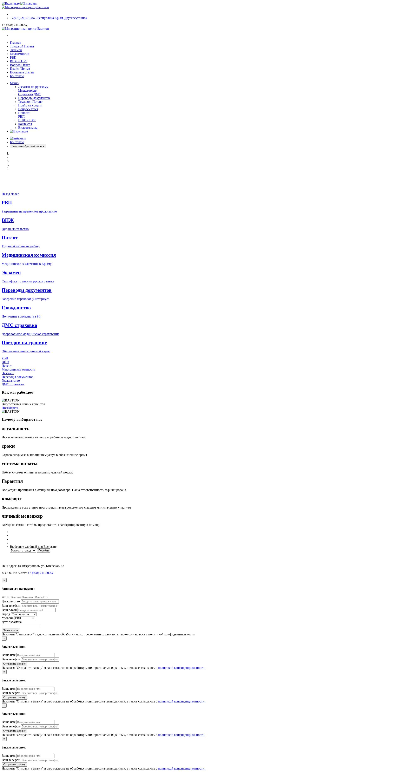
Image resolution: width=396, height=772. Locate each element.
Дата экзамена (12, 622)
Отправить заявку (14, 663)
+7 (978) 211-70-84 (40, 573)
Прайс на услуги (30, 105)
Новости (24, 113)
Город (6, 614)
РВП (13, 57)
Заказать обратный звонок (28, 146)
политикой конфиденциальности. (181, 667)
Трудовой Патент (22, 46)
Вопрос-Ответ (20, 65)
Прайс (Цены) (20, 68)
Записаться (10, 630)
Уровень (7, 618)
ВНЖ (5, 362)
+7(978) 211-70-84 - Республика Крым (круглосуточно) (48, 18)
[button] (6, 194)
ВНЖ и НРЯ (18, 61)
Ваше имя (8, 655)
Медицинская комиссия (18, 369)
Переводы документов (34, 98)
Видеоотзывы (28, 127)
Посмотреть (10, 408)
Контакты (17, 76)
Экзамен (16, 50)
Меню (14, 83)
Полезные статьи (22, 72)
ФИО (5, 597)
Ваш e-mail (9, 610)
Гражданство (11, 380)
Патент (7, 365)
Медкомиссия (19, 53)
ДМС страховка (13, 384)
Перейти (43, 550)
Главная (15, 42)
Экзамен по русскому (33, 87)
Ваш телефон (11, 605)
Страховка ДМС (29, 94)
